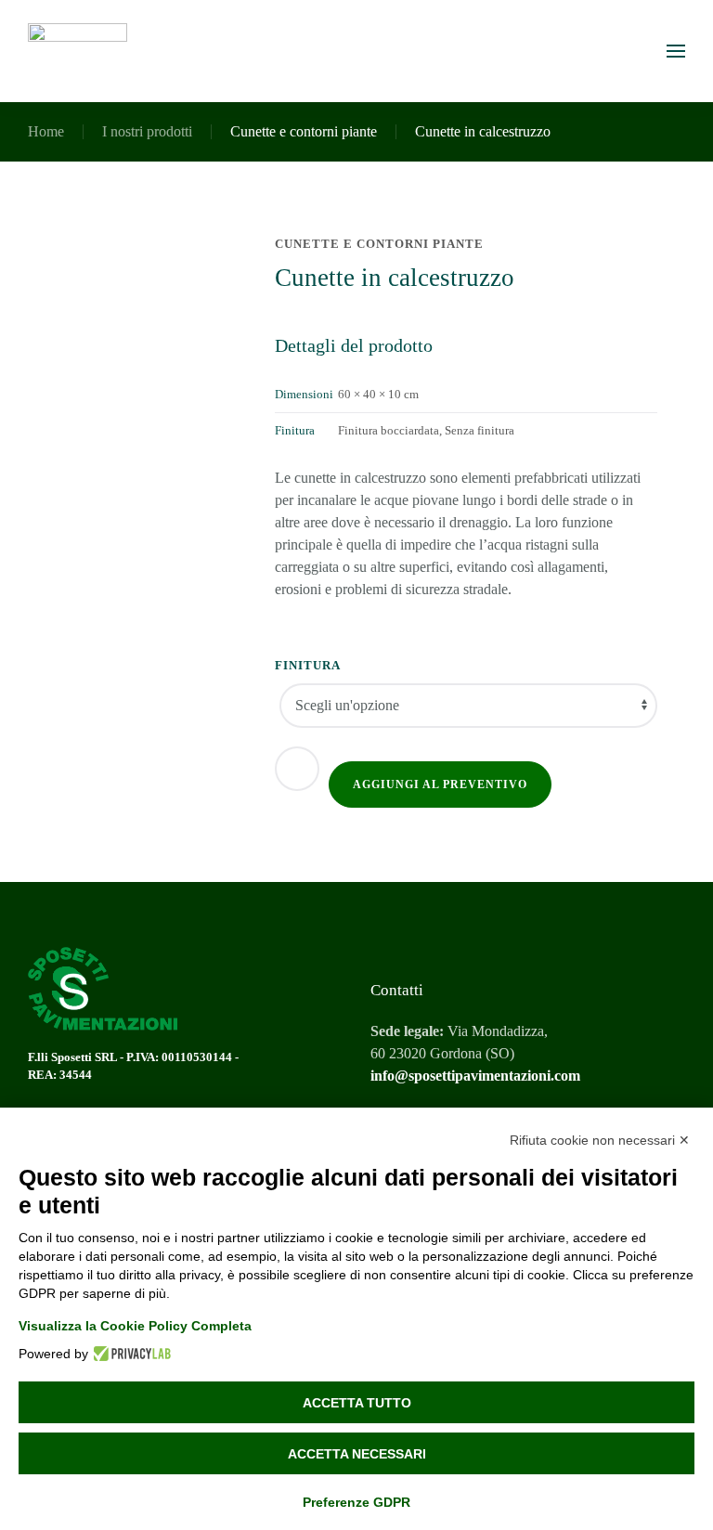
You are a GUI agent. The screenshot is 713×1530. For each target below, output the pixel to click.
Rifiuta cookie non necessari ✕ (600, 1140)
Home (46, 131)
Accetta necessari (357, 1453)
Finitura (308, 665)
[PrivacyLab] (129, 1353)
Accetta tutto (357, 1402)
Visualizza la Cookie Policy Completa (135, 1325)
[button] (676, 51)
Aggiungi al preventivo (440, 784)
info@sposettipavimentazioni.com (475, 1075)
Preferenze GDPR (356, 1502)
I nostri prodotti (147, 131)
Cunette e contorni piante (303, 131)
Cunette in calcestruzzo (483, 131)
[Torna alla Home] (77, 51)
